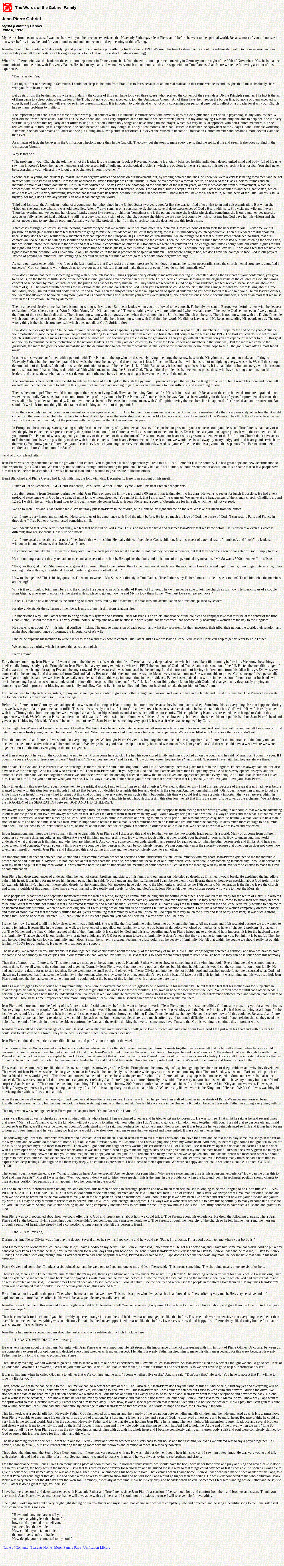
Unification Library (96, 1547)
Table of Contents (15, 1547)
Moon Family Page (67, 1547)
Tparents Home (41, 1547)
